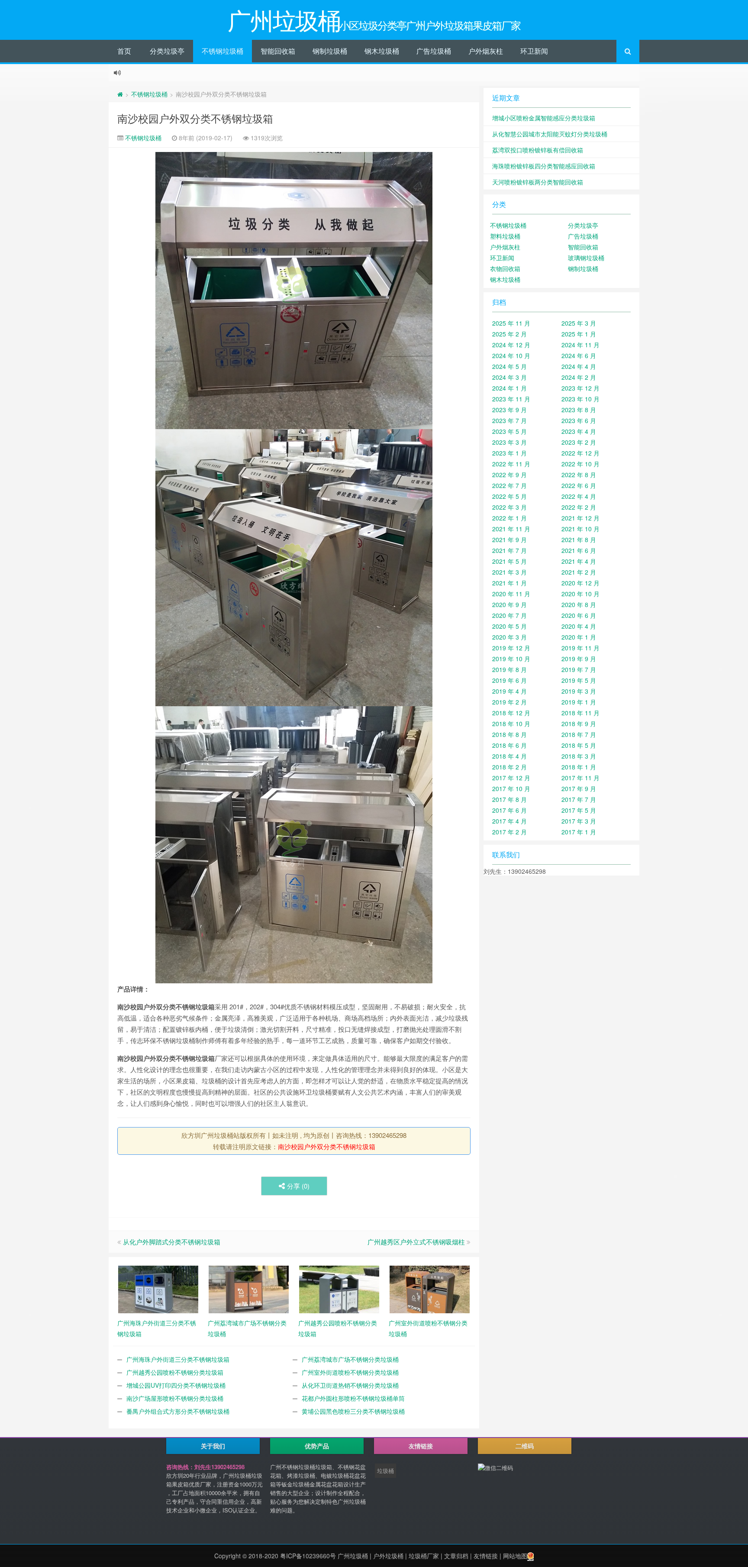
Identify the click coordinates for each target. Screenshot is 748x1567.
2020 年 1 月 (578, 637)
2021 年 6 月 (578, 550)
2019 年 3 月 (578, 691)
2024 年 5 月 (509, 366)
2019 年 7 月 (578, 669)
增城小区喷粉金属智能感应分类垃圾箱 (543, 117)
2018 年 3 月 (578, 756)
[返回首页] (120, 94)
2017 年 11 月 (580, 777)
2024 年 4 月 (578, 366)
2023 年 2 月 (578, 442)
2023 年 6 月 (578, 420)
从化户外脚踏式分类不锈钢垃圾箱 (171, 1241)
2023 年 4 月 (578, 431)
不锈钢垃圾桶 (222, 51)
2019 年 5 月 (578, 680)
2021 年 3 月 (509, 572)
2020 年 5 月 (509, 626)
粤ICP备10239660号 (308, 1555)
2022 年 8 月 (578, 474)
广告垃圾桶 (433, 51)
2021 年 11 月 (511, 528)
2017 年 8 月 (509, 799)
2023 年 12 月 (580, 388)
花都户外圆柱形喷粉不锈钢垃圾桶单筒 (353, 1398)
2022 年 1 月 (509, 518)
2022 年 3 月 (509, 507)
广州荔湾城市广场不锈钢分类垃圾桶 (350, 1359)
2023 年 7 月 (509, 420)
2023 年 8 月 (578, 409)
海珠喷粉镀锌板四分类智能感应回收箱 (543, 166)
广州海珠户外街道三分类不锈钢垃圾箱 (177, 1359)
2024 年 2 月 (578, 377)
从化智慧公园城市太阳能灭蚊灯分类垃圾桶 (549, 133)
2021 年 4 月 (578, 561)
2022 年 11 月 (511, 463)
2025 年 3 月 (578, 323)
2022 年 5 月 (509, 496)
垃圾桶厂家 (424, 1555)
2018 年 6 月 (509, 745)
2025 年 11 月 (511, 323)
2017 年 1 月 (578, 831)
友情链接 (486, 1555)
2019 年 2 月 (509, 702)
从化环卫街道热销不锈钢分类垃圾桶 (350, 1385)
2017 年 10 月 (511, 788)
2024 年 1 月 (509, 388)
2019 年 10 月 (511, 658)
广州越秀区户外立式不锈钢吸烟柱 (416, 1241)
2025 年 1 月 (578, 334)
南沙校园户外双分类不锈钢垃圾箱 (195, 118)
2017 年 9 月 (578, 788)
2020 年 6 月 (578, 615)
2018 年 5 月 (578, 745)
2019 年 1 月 (578, 702)
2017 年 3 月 (578, 821)
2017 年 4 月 (509, 821)
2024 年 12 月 (511, 344)
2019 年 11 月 (580, 647)
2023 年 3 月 (509, 442)
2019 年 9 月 (578, 658)
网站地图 (515, 1555)
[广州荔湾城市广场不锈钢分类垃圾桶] (249, 1288)
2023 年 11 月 (511, 398)
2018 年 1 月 (578, 766)
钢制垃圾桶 (330, 51)
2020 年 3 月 (509, 637)
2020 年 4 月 (578, 626)
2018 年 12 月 (511, 712)
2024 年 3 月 (509, 377)
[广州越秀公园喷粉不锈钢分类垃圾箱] (339, 1288)
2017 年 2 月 (509, 831)
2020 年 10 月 (580, 593)
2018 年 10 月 (511, 723)
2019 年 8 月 (509, 669)
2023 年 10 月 (580, 398)
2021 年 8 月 (578, 539)
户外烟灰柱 (485, 51)
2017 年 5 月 (578, 810)
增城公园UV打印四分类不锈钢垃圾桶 (176, 1385)
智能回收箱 (278, 51)
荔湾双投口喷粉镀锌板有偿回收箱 (537, 149)
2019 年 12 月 (511, 647)
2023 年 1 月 (509, 453)
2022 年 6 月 (578, 485)
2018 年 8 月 (509, 734)
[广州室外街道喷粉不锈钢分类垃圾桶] (430, 1288)
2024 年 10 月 (511, 355)
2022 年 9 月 (509, 474)
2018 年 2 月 (509, 766)
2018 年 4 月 (509, 756)
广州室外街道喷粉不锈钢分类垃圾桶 (350, 1372)
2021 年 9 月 (509, 539)
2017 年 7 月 (578, 799)
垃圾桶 (385, 1471)
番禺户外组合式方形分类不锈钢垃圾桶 (177, 1411)
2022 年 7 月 (509, 485)
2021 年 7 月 (509, 550)
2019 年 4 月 (509, 691)
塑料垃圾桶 (505, 236)
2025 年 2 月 (509, 334)
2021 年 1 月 (509, 582)
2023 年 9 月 (509, 409)
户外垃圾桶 (388, 1555)
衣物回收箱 (505, 268)
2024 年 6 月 (578, 355)
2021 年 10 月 (580, 528)
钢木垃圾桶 (381, 51)
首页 (124, 51)
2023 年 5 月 (509, 431)
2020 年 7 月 (509, 615)
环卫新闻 (534, 51)
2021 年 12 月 (580, 518)
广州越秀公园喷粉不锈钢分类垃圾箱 (174, 1372)
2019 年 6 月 (509, 680)
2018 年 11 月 (580, 712)
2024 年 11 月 (580, 344)
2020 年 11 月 (511, 593)
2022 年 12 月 (580, 453)
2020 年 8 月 (578, 604)
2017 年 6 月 (509, 810)
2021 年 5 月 (509, 561)
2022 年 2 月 (578, 507)
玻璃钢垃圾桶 (586, 257)
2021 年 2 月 (578, 572)
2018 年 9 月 (578, 723)
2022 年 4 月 (578, 496)
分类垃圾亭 (167, 51)
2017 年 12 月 (511, 777)
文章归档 (456, 1555)
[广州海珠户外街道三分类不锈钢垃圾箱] (158, 1288)
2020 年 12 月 (580, 582)
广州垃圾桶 (353, 1555)
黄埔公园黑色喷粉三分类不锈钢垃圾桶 (353, 1411)
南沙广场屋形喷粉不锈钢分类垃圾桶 (174, 1398)
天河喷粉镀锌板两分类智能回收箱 (537, 182)
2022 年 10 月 (580, 463)
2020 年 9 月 (509, 604)
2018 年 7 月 (578, 734)
